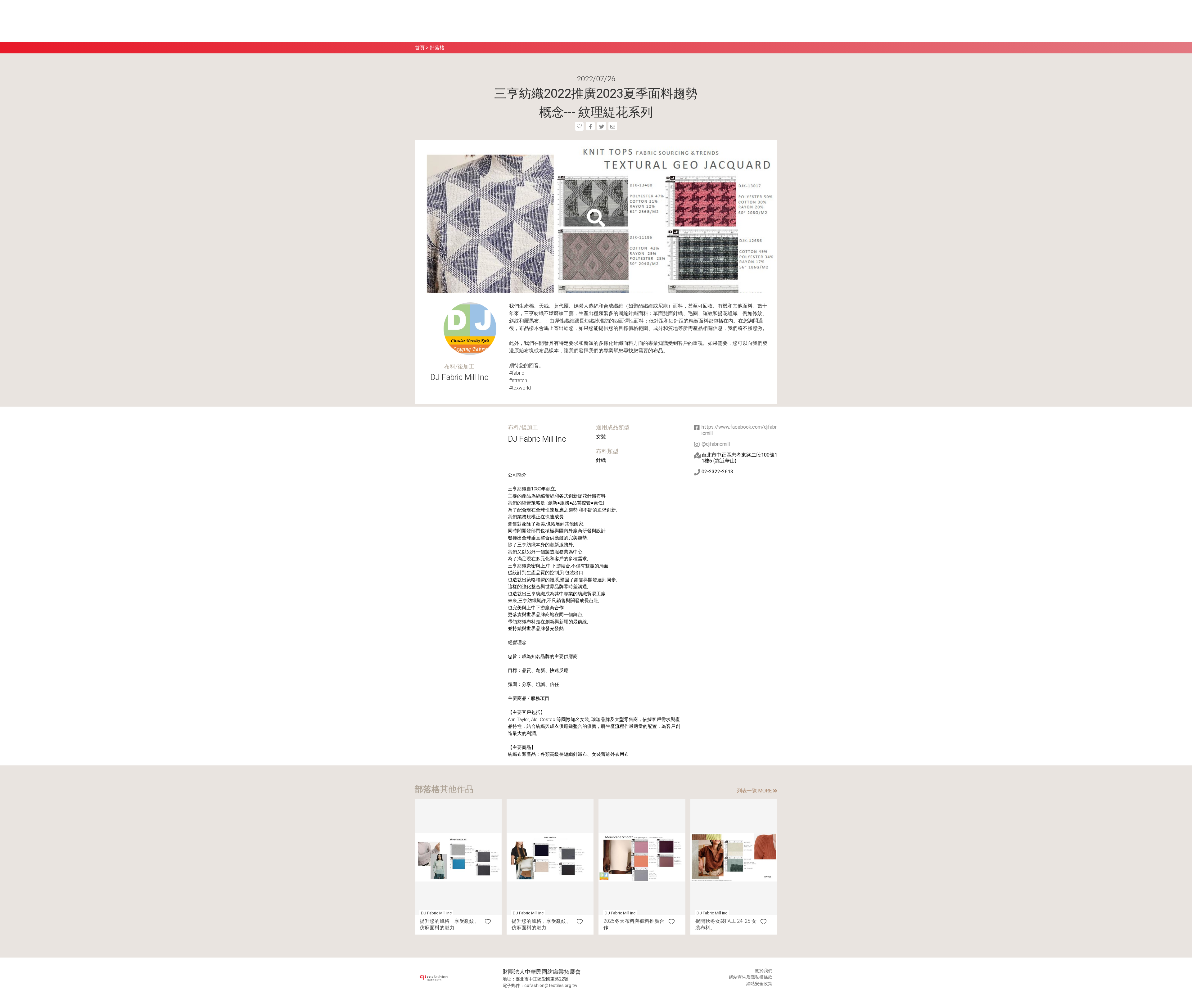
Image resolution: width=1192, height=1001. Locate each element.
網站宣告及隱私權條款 (750, 977)
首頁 (420, 48)
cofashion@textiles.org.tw (550, 985)
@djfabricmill (716, 444)
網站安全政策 (759, 983)
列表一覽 (754, 791)
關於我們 (763, 970)
